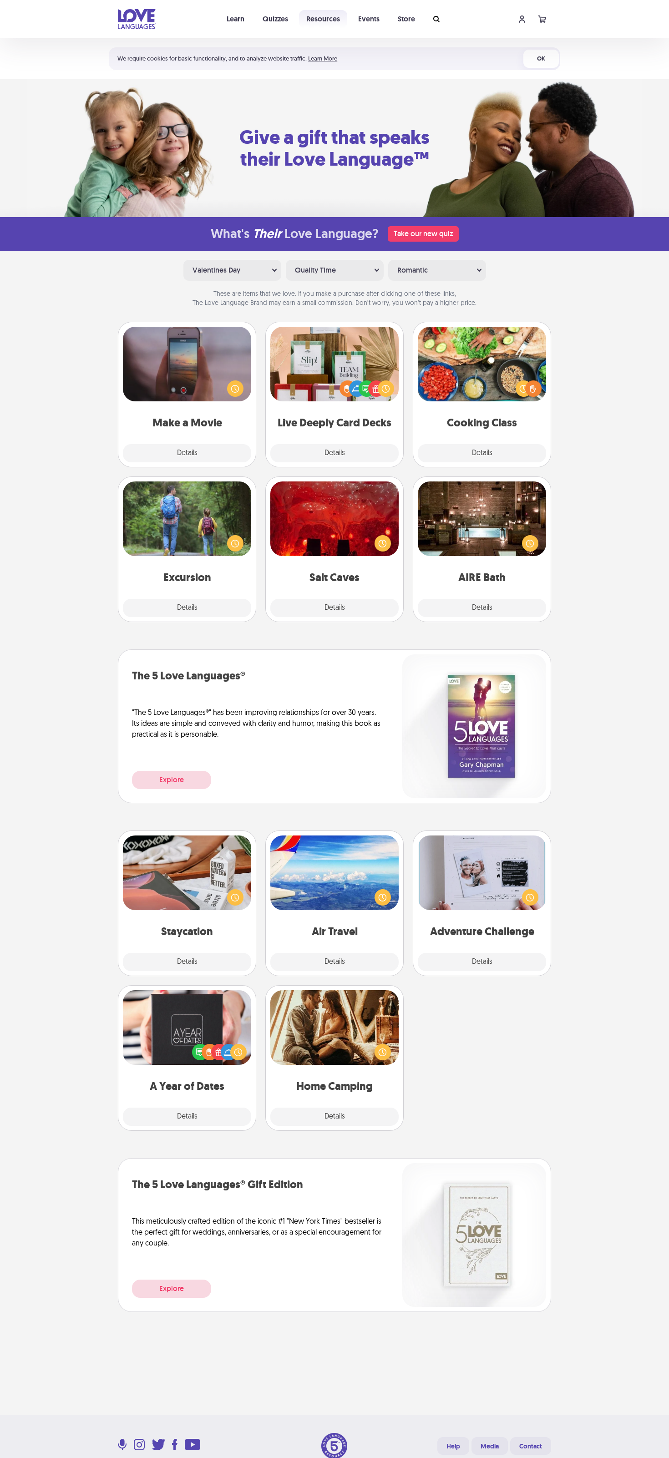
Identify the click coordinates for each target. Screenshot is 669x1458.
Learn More (322, 58)
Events (369, 19)
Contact (530, 1446)
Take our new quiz (423, 233)
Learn (235, 19)
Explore (171, 780)
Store (406, 19)
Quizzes (275, 19)
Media (490, 1446)
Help (453, 1446)
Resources (323, 19)
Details (187, 453)
